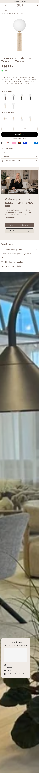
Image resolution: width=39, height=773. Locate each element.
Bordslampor (18, 10)
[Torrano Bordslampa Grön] (21, 97)
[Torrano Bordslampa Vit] (13, 105)
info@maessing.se (13, 671)
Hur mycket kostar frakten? (12, 266)
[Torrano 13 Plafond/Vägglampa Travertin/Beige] (5, 118)
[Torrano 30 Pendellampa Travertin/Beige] (21, 118)
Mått (5, 152)
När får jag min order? (10, 258)
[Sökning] (6, 5)
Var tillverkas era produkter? (12, 262)
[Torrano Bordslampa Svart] (30, 97)
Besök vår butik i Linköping (19, 231)
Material (6, 156)
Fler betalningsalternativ (19, 138)
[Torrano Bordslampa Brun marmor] (5, 97)
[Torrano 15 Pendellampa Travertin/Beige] (13, 118)
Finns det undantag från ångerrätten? (16, 254)
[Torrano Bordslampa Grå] (13, 97)
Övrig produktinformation (12, 160)
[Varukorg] (37, 5)
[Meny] (2, 5)
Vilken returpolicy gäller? (11, 250)
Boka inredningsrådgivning (19, 225)
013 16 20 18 (10, 668)
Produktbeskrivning (10, 148)
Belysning (9, 10)
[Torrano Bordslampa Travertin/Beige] (5, 105)
